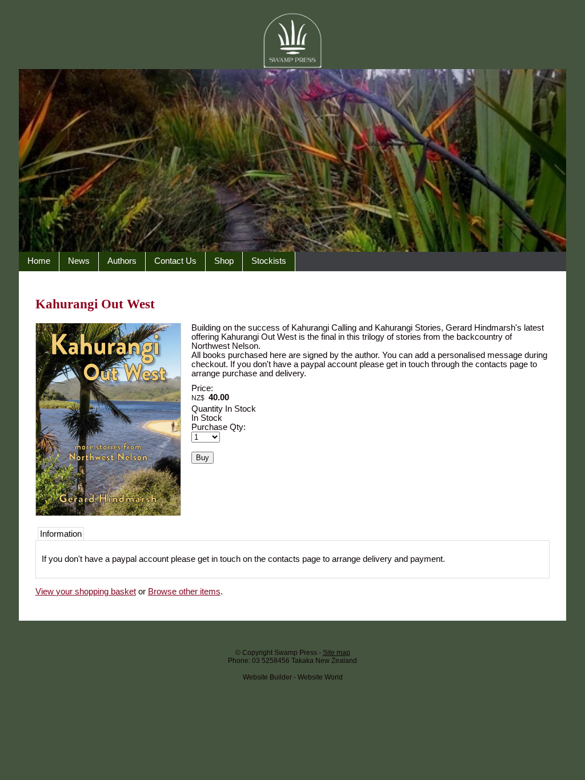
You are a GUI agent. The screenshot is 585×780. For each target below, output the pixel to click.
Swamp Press (295, 653)
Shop (224, 261)
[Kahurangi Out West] (108, 512)
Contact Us (175, 261)
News (79, 261)
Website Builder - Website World (293, 677)
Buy (202, 457)
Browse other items (184, 591)
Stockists (268, 261)
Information (61, 533)
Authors (122, 261)
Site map (336, 653)
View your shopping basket (85, 591)
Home (38, 261)
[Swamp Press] (292, 249)
